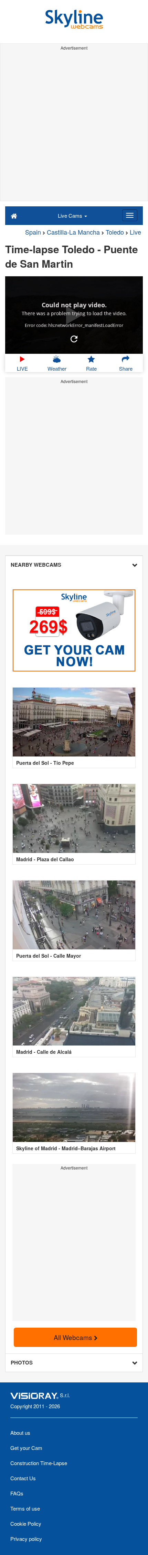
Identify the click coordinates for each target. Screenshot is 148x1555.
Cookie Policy (25, 1523)
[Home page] (14, 215)
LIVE (22, 368)
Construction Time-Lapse (38, 1462)
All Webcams (74, 1337)
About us (20, 1432)
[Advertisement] (74, 127)
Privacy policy (26, 1538)
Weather (56, 368)
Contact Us (23, 1478)
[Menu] (129, 215)
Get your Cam (26, 1447)
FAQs (16, 1493)
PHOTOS (22, 1362)
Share (126, 368)
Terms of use (25, 1508)
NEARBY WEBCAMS (36, 564)
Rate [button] (91, 368)
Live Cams (71, 215)
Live (135, 231)
